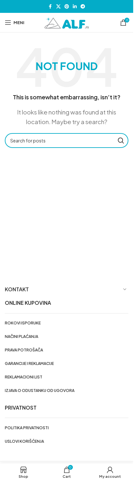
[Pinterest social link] (67, 6)
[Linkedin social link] (75, 6)
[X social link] (58, 6)
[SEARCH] (121, 140)
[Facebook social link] (50, 6)
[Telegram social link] (83, 6)
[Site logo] (66, 21)
